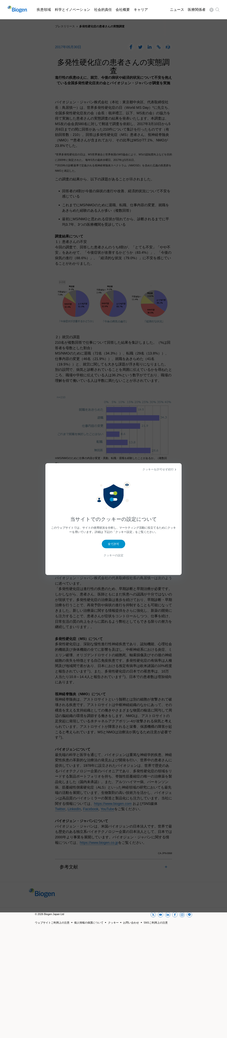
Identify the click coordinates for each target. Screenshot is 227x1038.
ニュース (177, 10)
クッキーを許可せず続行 (158, 469)
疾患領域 (44, 10)
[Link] (211, 9)
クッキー (113, 922)
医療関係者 (197, 10)
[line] (189, 915)
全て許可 (113, 543)
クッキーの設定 (113, 555)
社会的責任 (103, 10)
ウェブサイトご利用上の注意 (52, 922)
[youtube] (160, 915)
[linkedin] (167, 915)
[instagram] (182, 915)
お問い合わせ (131, 922)
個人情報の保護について (88, 922)
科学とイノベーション (72, 10)
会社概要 (123, 10)
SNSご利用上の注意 (156, 922)
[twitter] (153, 915)
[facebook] (175, 915)
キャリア (141, 10)
